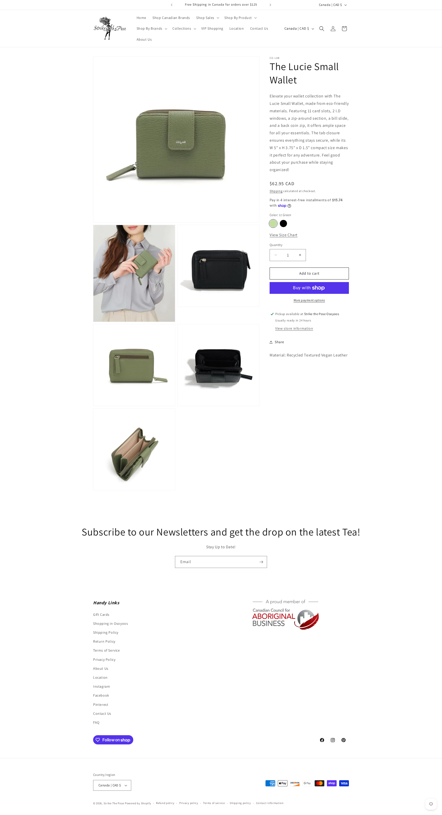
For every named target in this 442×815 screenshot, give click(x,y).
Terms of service (214, 803)
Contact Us (102, 713)
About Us (100, 668)
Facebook (101, 695)
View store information (294, 328)
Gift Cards (101, 614)
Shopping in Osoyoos (110, 623)
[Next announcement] (270, 5)
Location (100, 677)
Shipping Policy (105, 632)
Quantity (276, 245)
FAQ (96, 722)
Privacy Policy (104, 659)
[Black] (283, 223)
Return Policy (104, 641)
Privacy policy (188, 803)
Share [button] (279, 342)
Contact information (270, 803)
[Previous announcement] (171, 5)
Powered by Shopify (138, 803)
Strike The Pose (114, 803)
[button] (207, 17)
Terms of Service (106, 650)
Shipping (276, 191)
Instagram (101, 686)
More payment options (309, 300)
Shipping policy (240, 803)
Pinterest (100, 704)
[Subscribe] (261, 562)
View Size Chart (283, 235)
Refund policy (165, 803)
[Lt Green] (273, 223)
